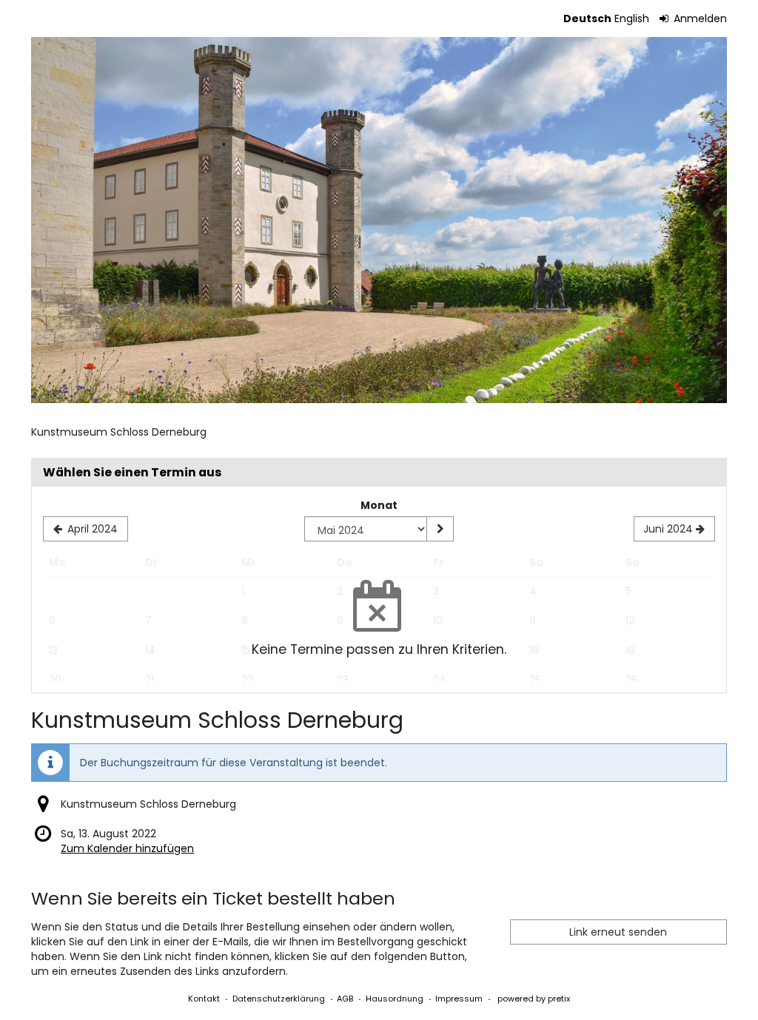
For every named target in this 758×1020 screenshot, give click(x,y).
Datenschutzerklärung (278, 998)
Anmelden (699, 18)
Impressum (459, 998)
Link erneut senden (618, 932)
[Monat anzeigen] (439, 528)
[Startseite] (379, 220)
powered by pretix (533, 998)
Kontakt (204, 998)
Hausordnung (394, 998)
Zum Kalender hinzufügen (127, 848)
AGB (345, 998)
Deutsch (587, 18)
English (631, 18)
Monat (379, 505)
